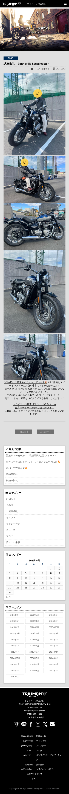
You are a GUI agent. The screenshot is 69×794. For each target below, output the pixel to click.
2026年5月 (15, 621)
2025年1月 (15, 652)
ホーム (35, 778)
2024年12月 (34, 652)
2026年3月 (54, 621)
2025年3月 (34, 645)
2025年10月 (34, 633)
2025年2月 (54, 645)
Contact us (52, 724)
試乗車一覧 (41, 736)
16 (59, 577)
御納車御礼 (12, 474)
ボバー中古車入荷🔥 (16, 467)
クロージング (27, 745)
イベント (10, 517)
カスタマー (28, 755)
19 (26, 582)
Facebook (31, 724)
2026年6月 (54, 615)
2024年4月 (15, 670)
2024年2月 (54, 670)
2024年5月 (54, 664)
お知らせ (10, 498)
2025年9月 (54, 633)
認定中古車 (28, 741)
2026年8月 (15, 615)
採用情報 (40, 764)
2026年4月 (34, 621)
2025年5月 (54, 639)
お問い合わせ (27, 769)
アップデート (42, 745)
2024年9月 (34, 658)
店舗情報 (29, 764)
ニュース (10, 529)
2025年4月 (15, 645)
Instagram (38, 724)
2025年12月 (54, 627)
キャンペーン (13, 523)
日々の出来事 (13, 542)
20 (34, 582)
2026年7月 (34, 615)
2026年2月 (15, 627)
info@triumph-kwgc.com (34, 710)
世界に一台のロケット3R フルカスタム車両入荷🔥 (33, 461)
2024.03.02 (60, 68)
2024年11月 (54, 652)
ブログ (37, 68)
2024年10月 (15, 658)
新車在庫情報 (27, 736)
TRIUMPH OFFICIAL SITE (16, 724)
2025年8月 (15, 639)
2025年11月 (15, 633)
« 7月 (8, 596)
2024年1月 (15, 676)
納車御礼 (45, 68)
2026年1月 (34, 627)
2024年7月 (15, 664)
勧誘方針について (34, 774)
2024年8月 (54, 658)
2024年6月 (34, 664)
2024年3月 (34, 670)
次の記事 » (45, 431)
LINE (24, 724)
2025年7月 (34, 639)
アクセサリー (42, 741)
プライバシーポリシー (46, 769)
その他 (9, 505)
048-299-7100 (36, 707)
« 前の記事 (23, 431)
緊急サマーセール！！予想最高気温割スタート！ (31, 455)
